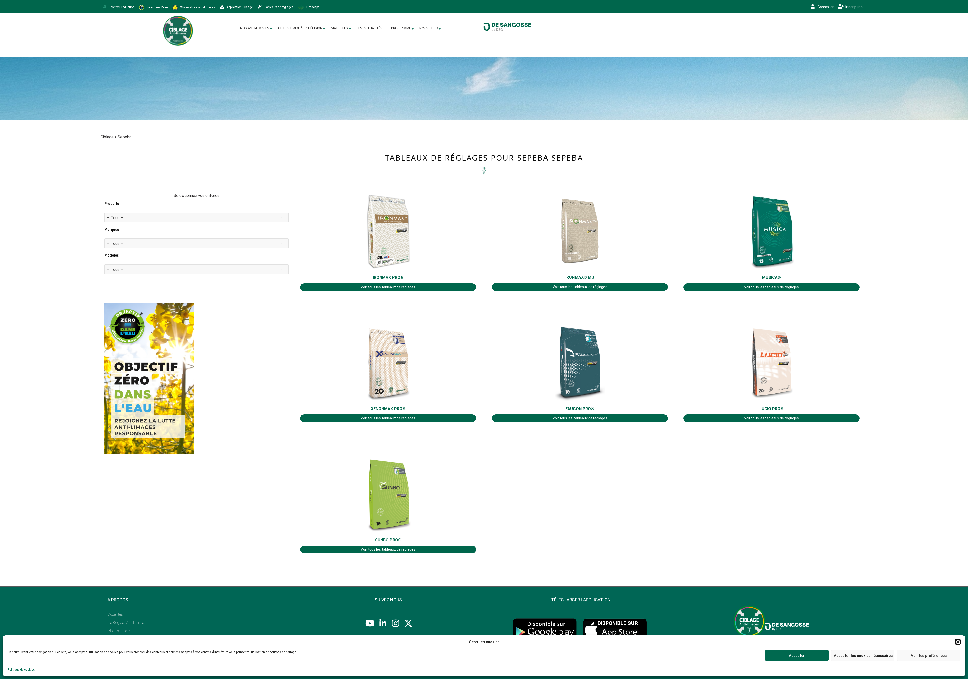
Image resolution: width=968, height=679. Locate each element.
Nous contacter (119, 631)
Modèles (111, 255)
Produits (111, 204)
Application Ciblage (239, 7)
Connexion (825, 7)
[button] (957, 641)
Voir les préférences (929, 655)
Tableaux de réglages (278, 7)
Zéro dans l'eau (157, 7)
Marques (111, 230)
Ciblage (107, 137)
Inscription (854, 7)
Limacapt (312, 7)
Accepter (797, 655)
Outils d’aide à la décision (300, 28)
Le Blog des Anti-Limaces (127, 622)
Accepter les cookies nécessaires (863, 655)
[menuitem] (255, 28)
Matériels (339, 28)
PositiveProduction (121, 7)
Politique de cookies (21, 669)
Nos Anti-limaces (254, 28)
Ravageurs (428, 28)
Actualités (115, 614)
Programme (401, 28)
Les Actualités (370, 28)
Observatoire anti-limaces (197, 7)
